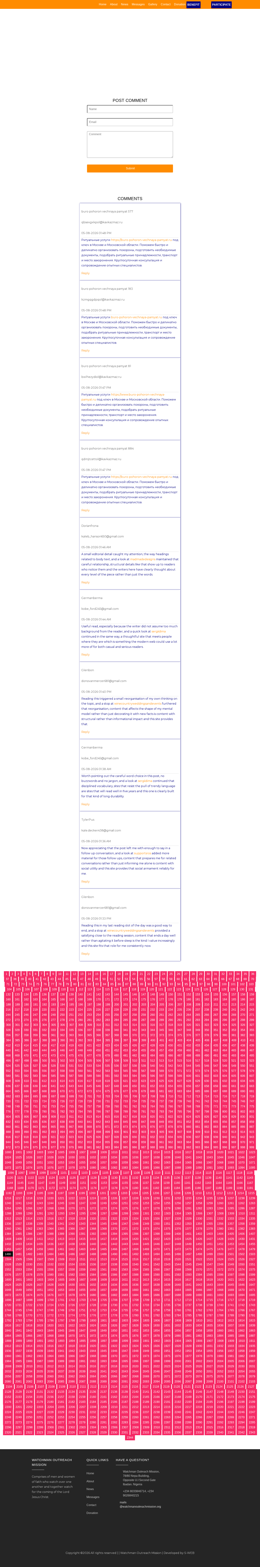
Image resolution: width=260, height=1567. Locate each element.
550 (242, 1065)
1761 (188, 1310)
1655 (82, 1289)
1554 (29, 1269)
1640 (178, 1284)
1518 (156, 1259)
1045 (231, 1157)
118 (134, 989)
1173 (62, 1187)
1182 (156, 1187)
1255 (167, 1203)
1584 (93, 1274)
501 (53, 1060)
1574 (241, 1269)
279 (71, 1019)
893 (53, 1131)
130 (241, 989)
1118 (239, 1172)
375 (179, 1035)
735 (143, 1101)
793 (161, 1111)
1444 (135, 1244)
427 (143, 1045)
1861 (231, 1330)
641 (53, 1086)
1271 (82, 1208)
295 (215, 1019)
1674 (29, 1295)
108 (45, 989)
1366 (71, 1228)
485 (161, 1055)
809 (53, 1116)
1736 (178, 1305)
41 (37, 979)
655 (179, 1086)
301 (17, 1024)
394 (98, 1040)
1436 (50, 1244)
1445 (146, 1244)
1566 (156, 1269)
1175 (83, 1187)
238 (206, 1009)
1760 (178, 1310)
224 (80, 1009)
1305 (188, 1213)
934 (170, 1137)
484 (152, 1055)
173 (125, 999)
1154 (114, 1182)
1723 (40, 1305)
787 (107, 1111)
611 (35, 1080)
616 (80, 1080)
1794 (29, 1320)
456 (152, 1050)
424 (116, 1045)
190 (26, 1004)
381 (233, 1035)
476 (80, 1055)
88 (134, 984)
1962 (29, 1356)
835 (35, 1121)
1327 (167, 1218)
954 (98, 1142)
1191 (250, 1187)
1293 (61, 1213)
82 (89, 984)
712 (188, 1096)
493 (233, 1055)
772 (224, 1106)
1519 (167, 1259)
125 (196, 989)
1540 (135, 1264)
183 (215, 999)
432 (188, 1045)
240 (224, 1009)
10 (59, 973)
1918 (71, 1345)
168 (80, 999)
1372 (135, 1228)
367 (107, 1035)
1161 (187, 1182)
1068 (220, 1162)
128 (223, 989)
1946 (114, 1350)
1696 (8, 1299)
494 (242, 1055)
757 (89, 1106)
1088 (178, 1167)
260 (152, 1014)
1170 (31, 1187)
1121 (20, 1177)
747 (251, 1101)
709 (161, 1096)
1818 (29, 1325)
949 (53, 1142)
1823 (82, 1325)
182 (206, 999)
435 (215, 1045)
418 (62, 1045)
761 (125, 1106)
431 (179, 1045)
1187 (208, 1187)
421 (89, 1045)
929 (125, 1137)
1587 (125, 1274)
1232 (178, 1198)
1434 (29, 1244)
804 (8, 1116)
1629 (61, 1284)
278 (62, 1019)
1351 (167, 1223)
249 (53, 1014)
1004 (50, 1152)
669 (53, 1091)
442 (26, 1050)
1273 (103, 1208)
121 (160, 989)
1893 (61, 1340)
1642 (199, 1284)
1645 (231, 1284)
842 (98, 1121)
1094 (241, 1167)
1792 (8, 1320)
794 (170, 1111)
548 (224, 1065)
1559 (82, 1269)
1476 (220, 1249)
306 (62, 1024)
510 (134, 1060)
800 (224, 1111)
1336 (8, 1223)
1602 (29, 1279)
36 (252, 973)
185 (233, 999)
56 (148, 979)
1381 (231, 1228)
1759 (167, 1310)
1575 (252, 1269)
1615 (167, 1279)
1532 (50, 1264)
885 (233, 1126)
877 (161, 1126)
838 (62, 1121)
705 (125, 1096)
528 (44, 1065)
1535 (82, 1264)
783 (71, 1111)
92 (164, 984)
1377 (188, 1228)
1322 (114, 1218)
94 (178, 984)
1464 (93, 1249)
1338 (29, 1223)
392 (80, 1040)
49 (96, 979)
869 (89, 1126)
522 (242, 1060)
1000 (8, 1152)
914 (242, 1131)
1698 (29, 1299)
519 (215, 1060)
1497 (188, 1254)
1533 (61, 1264)
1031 (82, 1157)
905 (161, 1131)
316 (152, 1024)
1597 (231, 1274)
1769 (18, 1315)
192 (44, 1004)
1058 (114, 1162)
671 (71, 1091)
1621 (231, 1279)
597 (161, 1075)
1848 (93, 1330)
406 (206, 1040)
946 (26, 1142)
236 (188, 1009)
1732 (135, 1305)
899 (107, 1131)
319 (179, 1024)
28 (193, 973)
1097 (21, 1172)
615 (71, 1080)
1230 (156, 1198)
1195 (40, 1193)
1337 (18, 1223)
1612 (135, 1279)
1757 (146, 1310)
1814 (241, 1320)
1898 (114, 1340)
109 (54, 989)
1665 (188, 1289)
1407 (252, 1233)
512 (152, 1060)
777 (17, 1111)
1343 (82, 1223)
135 (35, 994)
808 (44, 1116)
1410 (29, 1238)
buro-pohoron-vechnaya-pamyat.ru (136, 317)
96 (193, 984)
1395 (125, 1233)
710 (170, 1096)
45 (66, 979)
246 (26, 1014)
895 (71, 1131)
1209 (188, 1193)
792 (152, 1111)
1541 (146, 1264)
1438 (71, 1244)
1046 (241, 1157)
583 (35, 1075)
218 (26, 1009)
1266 (29, 1208)
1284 (220, 1208)
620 (116, 1080)
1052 (50, 1162)
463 (215, 1050)
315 (143, 1024)
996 (224, 1147)
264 (188, 1014)
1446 (156, 1244)
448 (80, 1050)
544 (188, 1065)
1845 (61, 1330)
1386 (29, 1233)
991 (179, 1147)
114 (98, 989)
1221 (61, 1198)
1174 (73, 1187)
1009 (103, 1152)
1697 (19, 1299)
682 (170, 1091)
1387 (40, 1233)
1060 (135, 1162)
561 (89, 1070)
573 (197, 1070)
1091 (209, 1167)
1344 (93, 1223)
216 (8, 1009)
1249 (103, 1203)
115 (107, 989)
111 (72, 989)
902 (134, 1131)
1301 (146, 1213)
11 (67, 973)
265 (197, 1014)
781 (53, 1111)
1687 (167, 1295)
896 (80, 1131)
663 (251, 1086)
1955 (209, 1350)
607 (251, 1075)
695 (35, 1096)
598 (170, 1075)
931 (143, 1137)
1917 (61, 1345)
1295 (82, 1213)
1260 (220, 1203)
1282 (199, 1208)
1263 (252, 1203)
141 (89, 994)
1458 (29, 1249)
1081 (103, 1167)
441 (17, 1050)
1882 (199, 1335)
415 (35, 1045)
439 (251, 1045)
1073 (18, 1167)
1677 (61, 1295)
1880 (178, 1335)
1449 (188, 1244)
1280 (178, 1208)
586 (62, 1075)
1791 (252, 1315)
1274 (114, 1208)
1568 (178, 1269)
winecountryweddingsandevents (137, 703)
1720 (8, 1305)
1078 (71, 1167)
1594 (199, 1274)
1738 (199, 1305)
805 (17, 1116)
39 (22, 979)
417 (53, 1045)
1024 (8, 1157)
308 (80, 1024)
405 (197, 1040)
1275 (125, 1208)
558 (62, 1070)
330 (26, 1030)
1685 (146, 1295)
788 (116, 1111)
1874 (114, 1335)
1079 (82, 1167)
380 (224, 1035)
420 (80, 1045)
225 (89, 1009)
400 (152, 1040)
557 (53, 1070)
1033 (103, 1157)
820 (152, 1116)
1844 (50, 1330)
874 (134, 1126)
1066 (199, 1162)
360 (44, 1035)
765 (161, 1106)
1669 (231, 1289)
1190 (239, 1187)
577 (233, 1070)
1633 (103, 1284)
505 (89, 1060)
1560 (93, 1269)
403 (179, 1040)
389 (53, 1040)
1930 (199, 1345)
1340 (50, 1223)
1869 (61, 1335)
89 (141, 984)
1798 (72, 1320)
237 (197, 1009)
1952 (178, 1350)
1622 (241, 1279)
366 (98, 1035)
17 (111, 973)
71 (8, 984)
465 (233, 1050)
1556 (50, 1269)
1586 (114, 1274)
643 (71, 1086)
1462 (71, 1249)
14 (89, 973)
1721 (18, 1305)
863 (35, 1126)
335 (71, 1030)
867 (71, 1126)
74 (30, 984)
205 (161, 1004)
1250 (114, 1203)
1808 (178, 1320)
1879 (167, 1335)
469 (17, 1055)
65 (215, 979)
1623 (252, 1279)
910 (206, 1131)
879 (179, 1126)
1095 (252, 1167)
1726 (71, 1305)
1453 (231, 1244)
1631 (82, 1284)
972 (8, 1147)
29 (200, 973)
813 (89, 1116)
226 (98, 1009)
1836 (220, 1325)
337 (89, 1030)
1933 (231, 1345)
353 (233, 1030)
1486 (71, 1254)
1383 (252, 1228)
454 (134, 1050)
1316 (50, 1218)
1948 (135, 1350)
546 (206, 1065)
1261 (231, 1203)
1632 (93, 1284)
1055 (82, 1162)
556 (44, 1070)
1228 (135, 1198)
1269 (61, 1208)
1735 (167, 1305)
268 (224, 1014)
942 (242, 1137)
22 (148, 973)
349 (197, 1030)
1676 (50, 1295)
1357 (231, 1223)
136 (44, 994)
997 (233, 1147)
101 (233, 984)
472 (44, 1055)
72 (15, 984)
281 (89, 1019)
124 (187, 989)
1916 (50, 1345)
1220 (50, 1198)
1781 (146, 1315)
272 (8, 1019)
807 (35, 1116)
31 (215, 973)
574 (206, 1070)
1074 (29, 1167)
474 (62, 1055)
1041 (188, 1157)
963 (179, 1142)
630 (206, 1080)
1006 (72, 1152)
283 (107, 1019)
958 (134, 1142)
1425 (188, 1238)
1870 (71, 1335)
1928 (178, 1345)
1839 (252, 1325)
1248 (93, 1203)
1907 (210, 1340)
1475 (209, 1249)
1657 (103, 1289)
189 (17, 1004)
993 (197, 1147)
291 (179, 1019)
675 (107, 1091)
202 (134, 1004)
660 (224, 1086)
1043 (209, 1157)
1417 (103, 1238)
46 (74, 979)
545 (197, 1065)
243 (251, 1009)
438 (242, 1045)
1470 (156, 1249)
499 (35, 1060)
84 (104, 984)
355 (251, 1030)
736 (152, 1101)
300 (8, 1024)
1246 (71, 1203)
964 (188, 1142)
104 (9, 989)
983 (107, 1147)
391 (71, 1040)
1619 (209, 1279)
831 (251, 1116)
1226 (114, 1198)
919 (35, 1137)
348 (188, 1030)
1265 (18, 1208)
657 (197, 1086)
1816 (8, 1325)
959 (143, 1142)
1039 (167, 1157)
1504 (8, 1259)
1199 (82, 1193)
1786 (199, 1315)
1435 (40, 1244)
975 (35, 1147)
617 (89, 1080)
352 (224, 1030)
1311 (252, 1213)
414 (26, 1045)
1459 (40, 1249)
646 (98, 1086)
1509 (61, 1259)
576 (224, 1070)
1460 (50, 1249)
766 (170, 1106)
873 (125, 1126)
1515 (125, 1259)
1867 (40, 1335)
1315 (40, 1218)
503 (71, 1060)
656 (188, 1086)
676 (116, 1091)
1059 (125, 1162)
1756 (135, 1310)
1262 (241, 1203)
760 (116, 1106)
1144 (10, 1182)
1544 (178, 1264)
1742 (241, 1305)
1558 (71, 1269)
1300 (135, 1213)
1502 (241, 1254)
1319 (82, 1218)
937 (197, 1137)
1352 (178, 1223)
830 (242, 1116)
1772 (50, 1315)
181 (197, 999)
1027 (40, 1157)
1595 (209, 1274)
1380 (220, 1228)
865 (53, 1126)
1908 (220, 1340)
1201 (103, 1193)
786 (98, 1111)
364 (80, 1035)
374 (170, 1035)
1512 (93, 1259)
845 (125, 1121)
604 (224, 1075)
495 (251, 1055)
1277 (146, 1208)
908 (188, 1131)
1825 (103, 1325)
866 (62, 1126)
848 (152, 1121)
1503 (252, 1254)
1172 (52, 1187)
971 (251, 1142)
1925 (146, 1345)
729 (89, 1101)
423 (107, 1045)
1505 (19, 1259)
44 (59, 979)
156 (224, 994)
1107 (126, 1172)
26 (178, 973)
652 (152, 1086)
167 (71, 999)
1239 (252, 1198)
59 (170, 979)
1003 (40, 1152)
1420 (135, 1238)
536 (116, 1065)
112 (81, 989)
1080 (93, 1167)
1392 (93, 1233)
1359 (252, 1223)
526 (26, 1065)
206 (170, 1004)
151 (179, 994)
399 (143, 1040)
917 (17, 1137)
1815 (252, 1320)
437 (233, 1045)
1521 (188, 1259)
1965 (61, 1356)
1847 (82, 1330)
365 (89, 1035)
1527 (252, 1259)
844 (116, 1121)
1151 (83, 1182)
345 (161, 1030)
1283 (209, 1208)
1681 (103, 1295)
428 (152, 1045)
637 (17, 1086)
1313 (18, 1218)
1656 (93, 1289)
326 (242, 1024)
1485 (61, 1254)
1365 (61, 1228)
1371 (125, 1228)
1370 (114, 1228)
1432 (8, 1244)
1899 (125, 1340)
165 (53, 999)
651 (143, 1086)
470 (26, 1055)
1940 (50, 1350)
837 (53, 1121)
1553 (18, 1269)
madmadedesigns (142, 559)
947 (35, 1142)
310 (98, 1024)
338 (98, 1030)
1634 (114, 1284)
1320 (93, 1218)
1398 (156, 1233)
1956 (220, 1350)
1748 (50, 1310)
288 (152, 1019)
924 (80, 1137)
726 (62, 1101)
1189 (229, 1187)
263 (179, 1014)
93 (171, 984)
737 (161, 1101)
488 (188, 1055)
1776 (93, 1315)
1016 (178, 1152)
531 (71, 1065)
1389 (61, 1233)
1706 (114, 1299)
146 (134, 994)
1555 (40, 1269)
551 (251, 1065)
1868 (50, 1335)
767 (179, 1106)
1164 (219, 1182)
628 (188, 1080)
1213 (230, 1193)
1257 (188, 1203)
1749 (61, 1310)
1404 (220, 1233)
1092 (220, 1167)
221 (53, 1009)
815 (107, 1116)
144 (116, 994)
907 (179, 1131)
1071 (252, 1162)
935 (179, 1137)
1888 (8, 1340)
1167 (250, 1182)
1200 (92, 1193)
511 (143, 1060)
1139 (208, 1177)
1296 (93, 1213)
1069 (231, 1162)
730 (98, 1101)
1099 (42, 1172)
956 (116, 1142)
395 (107, 1040)
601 (197, 1075)
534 (98, 1065)
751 (35, 1106)
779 (35, 1111)
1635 (125, 1284)
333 (53, 1030)
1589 (146, 1274)
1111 (168, 1172)
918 (26, 1137)
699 (71, 1096)
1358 (241, 1223)
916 (8, 1137)
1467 (125, 1249)
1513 (103, 1259)
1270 (71, 1208)
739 (179, 1101)
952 (80, 1142)
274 (26, 1019)
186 (242, 999)
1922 (114, 1345)
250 (62, 1014)
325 (233, 1024)
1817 (18, 1325)
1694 (241, 1295)
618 (98, 1080)
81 (82, 984)
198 (98, 1004)
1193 (19, 1193)
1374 (156, 1228)
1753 (103, 1310)
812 (80, 1116)
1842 (29, 1330)
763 (143, 1106)
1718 (241, 1299)
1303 (167, 1213)
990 (170, 1147)
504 (80, 1060)
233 (161, 1009)
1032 (93, 1157)
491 (215, 1055)
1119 (250, 1172)
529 (53, 1065)
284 (116, 1019)
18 (119, 973)
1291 (40, 1213)
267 (215, 1014)
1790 (241, 1315)
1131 (125, 1177)
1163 (208, 1182)
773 (233, 1106)
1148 (52, 1182)
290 (170, 1019)
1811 (210, 1320)
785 (89, 1111)
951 (71, 1142)
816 (116, 1116)
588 (80, 1075)
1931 (209, 1345)
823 (179, 1116)
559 (71, 1070)
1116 (219, 1172)
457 (161, 1050)
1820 (50, 1325)
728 (80, 1101)
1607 (82, 1279)
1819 (40, 1325)
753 (53, 1106)
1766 (241, 1310)
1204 (135, 1193)
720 (8, 1101)
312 (116, 1024)
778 (26, 1111)
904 (152, 1131)
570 (170, 1070)
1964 (50, 1356)
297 (233, 1019)
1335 (252, 1218)
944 (8, 1142)
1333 (231, 1218)
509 (125, 1060)
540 (152, 1065)
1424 (178, 1238)
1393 (103, 1233)
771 (215, 1106)
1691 (209, 1295)
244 (8, 1014)
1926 (156, 1345)
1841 (18, 1330)
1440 (93, 1244)
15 (96, 973)
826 (206, 1116)
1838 (241, 1325)
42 (44, 979)
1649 (18, 1289)
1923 (125, 1345)
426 (134, 1045)
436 (224, 1045)
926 (98, 1137)
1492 (135, 1254)
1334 (241, 1218)
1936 (8, 1350)
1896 (93, 1340)
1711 (167, 1299)
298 (242, 1019)
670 (62, 1091)
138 (62, 994)
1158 (156, 1182)
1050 (29, 1162)
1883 (209, 1335)
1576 (8, 1274)
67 (230, 979)
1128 (93, 1177)
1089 (188, 1167)
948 (44, 1142)
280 (80, 1019)
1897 (103, 1340)
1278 (156, 1208)
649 (125, 1086)
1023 (252, 1152)
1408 (8, 1238)
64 (208, 979)
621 (125, 1080)
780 (44, 1111)
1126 (73, 1177)
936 (188, 1137)
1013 (146, 1152)
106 (27, 989)
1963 (40, 1356)
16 (104, 973)
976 (44, 1147)
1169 (20, 1187)
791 (143, 1111)
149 (161, 994)
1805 (146, 1320)
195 (71, 1004)
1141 (229, 1177)
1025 (18, 1157)
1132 (135, 1177)
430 (170, 1045)
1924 (135, 1345)
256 (116, 1014)
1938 (29, 1350)
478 (98, 1055)
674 (98, 1091)
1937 (18, 1350)
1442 (114, 1244)
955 (107, 1142)
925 (89, 1137)
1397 (146, 1233)
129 (232, 989)
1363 (40, 1228)
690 (242, 1091)
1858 (199, 1330)
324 (224, 1024)
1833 (188, 1325)
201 (125, 1004)
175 (143, 999)
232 (152, 1009)
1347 (125, 1223)
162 (26, 999)
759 (107, 1106)
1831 (167, 1325)
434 (206, 1045)
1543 (167, 1264)
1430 (241, 1238)
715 (215, 1096)
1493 (146, 1254)
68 (237, 979)
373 (161, 1035)
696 (44, 1096)
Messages (138, 4)
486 (170, 1055)
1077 (61, 1167)
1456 (8, 1249)
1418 (114, 1238)
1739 (209, 1305)
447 (71, 1050)
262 (170, 1014)
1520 (178, 1259)
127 (214, 989)
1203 (124, 1193)
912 (224, 1131)
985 (125, 1147)
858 (242, 1121)
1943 (82, 1350)
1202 (113, 1193)
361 (53, 1035)
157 (233, 994)
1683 (125, 1295)
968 (224, 1142)
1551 (252, 1264)
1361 (18, 1228)
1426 (199, 1238)
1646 (241, 1284)
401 (161, 1040)
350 (206, 1030)
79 (67, 984)
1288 (8, 1213)
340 (116, 1030)
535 (107, 1065)
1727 (82, 1305)
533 (89, 1065)
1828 (135, 1325)
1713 (188, 1299)
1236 (220, 1198)
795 (179, 1111)
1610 (114, 1279)
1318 (71, 1218)
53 (126, 979)
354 (242, 1030)
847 (143, 1121)
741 (197, 1101)
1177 (104, 1187)
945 (17, 1142)
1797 (61, 1320)
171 (107, 999)
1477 (231, 1249)
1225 (103, 1198)
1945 (103, 1350)
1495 (167, 1254)
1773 (61, 1315)
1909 (231, 1340)
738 (170, 1101)
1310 (241, 1213)
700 (80, 1096)
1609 (103, 1279)
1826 (114, 1325)
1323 (125, 1218)
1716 (220, 1299)
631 (215, 1080)
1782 (156, 1315)
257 (125, 1014)
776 (8, 1111)
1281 (188, 1208)
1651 (40, 1289)
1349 (146, 1223)
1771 (40, 1315)
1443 (125, 1244)
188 (8, 1004)
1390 (71, 1233)
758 (98, 1106)
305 (53, 1024)
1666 (199, 1289)
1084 (135, 1167)
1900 (135, 1340)
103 (251, 984)
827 (215, 1116)
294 (206, 1019)
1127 (83, 1177)
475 (71, 1055)
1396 (135, 1233)
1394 (114, 1233)
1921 (103, 1345)
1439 (82, 1244)
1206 (156, 1193)
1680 (93, 1295)
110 (63, 989)
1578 (29, 1274)
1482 (29, 1254)
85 (112, 984)
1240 (8, 1203)
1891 (40, 1340)
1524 (220, 1259)
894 (62, 1131)
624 (152, 1080)
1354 (199, 1223)
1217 (18, 1198)
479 (107, 1055)
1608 (93, 1279)
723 (35, 1101)
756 (80, 1106)
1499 (209, 1254)
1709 (146, 1299)
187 (251, 999)
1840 (8, 1330)
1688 (178, 1295)
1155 (125, 1182)
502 (62, 1060)
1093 (231, 1167)
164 (44, 999)
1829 (146, 1325)
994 (206, 1147)
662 (242, 1086)
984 (116, 1147)
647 (107, 1086)
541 (161, 1065)
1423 (167, 1238)
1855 (167, 1330)
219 (35, 1009)
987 (143, 1147)
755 (71, 1106)
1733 (146, 1305)
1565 (146, 1269)
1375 (167, 1228)
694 (26, 1096)
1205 (145, 1193)
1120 (10, 1177)
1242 (29, 1203)
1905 (188, 1340)
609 (17, 1080)
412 (8, 1045)
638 (26, 1086)
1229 (146, 1198)
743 (215, 1101)
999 (251, 1147)
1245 (61, 1203)
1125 (62, 1177)
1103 (84, 1172)
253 (89, 1014)
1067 (209, 1162)
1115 (209, 1172)
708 (152, 1096)
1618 (199, 1279)
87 (126, 984)
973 (17, 1147)
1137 (187, 1177)
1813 (231, 1320)
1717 (231, 1299)
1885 (231, 1335)
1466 (114, 1249)
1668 (220, 1289)
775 (251, 1106)
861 (17, 1126)
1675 (40, 1295)
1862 (241, 1330)
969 (233, 1142)
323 (215, 1024)
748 (8, 1106)
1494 (156, 1254)
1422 (156, 1238)
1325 (146, 1218)
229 (125, 1009)
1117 (229, 1172)
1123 (41, 1177)
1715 (209, 1299)
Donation (180, 4)
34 (237, 973)
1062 (156, 1162)
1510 (72, 1259)
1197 (61, 1193)
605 (233, 1075)
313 (125, 1024)
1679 (82, 1295)
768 (188, 1106)
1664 (178, 1289)
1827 (125, 1325)
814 (98, 1116)
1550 (241, 1264)
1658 (114, 1289)
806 (26, 1116)
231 (143, 1009)
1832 (178, 1325)
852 (188, 1121)
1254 (156, 1203)
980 (80, 1147)
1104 (95, 1172)
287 (143, 1019)
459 (179, 1050)
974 (26, 1147)
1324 (135, 1218)
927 (107, 1137)
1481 (18, 1254)
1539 (125, 1264)
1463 (82, 1249)
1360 (8, 1228)
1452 (220, 1244)
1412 (50, 1238)
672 (80, 1091)
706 (134, 1096)
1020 (220, 1152)
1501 (231, 1254)
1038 (156, 1157)
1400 (178, 1233)
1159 (166, 1182)
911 (215, 1131)
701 (89, 1096)
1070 (241, 1162)
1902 (157, 1340)
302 (26, 1024)
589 (89, 1075)
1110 (157, 1172)
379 (215, 1035)
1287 (252, 1208)
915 (251, 1131)
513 (161, 1060)
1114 (198, 1172)
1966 (71, 1356)
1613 (146, 1279)
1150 (73, 1182)
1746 (29, 1310)
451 (107, 1050)
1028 (50, 1157)
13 (81, 973)
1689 (188, 1295)
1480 (8, 1254)
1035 (125, 1157)
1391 (82, 1233)
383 (251, 1035)
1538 (114, 1264)
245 (17, 1014)
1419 (125, 1238)
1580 (50, 1274)
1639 (167, 1284)
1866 (29, 1335)
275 (35, 1019)
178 (170, 999)
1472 (178, 1249)
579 (251, 1070)
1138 (198, 1177)
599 (179, 1075)
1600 (8, 1279)
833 (17, 1121)
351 (215, 1030)
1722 (29, 1305)
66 (222, 979)
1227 (125, 1198)
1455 (252, 1244)
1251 (125, 1203)
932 (152, 1137)
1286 (241, 1208)
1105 (105, 1172)
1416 (93, 1238)
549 (233, 1065)
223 (71, 1009)
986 (134, 1147)
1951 (167, 1350)
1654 (71, 1289)
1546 (199, 1264)
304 (44, 1024)
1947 (125, 1350)
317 (161, 1024)
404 (188, 1040)
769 (197, 1106)
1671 (252, 1289)
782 (62, 1111)
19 (126, 973)
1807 (167, 1320)
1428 (220, 1238)
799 (215, 1111)
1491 (125, 1254)
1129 (104, 1177)
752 (44, 1106)
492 (224, 1055)
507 (107, 1060)
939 (215, 1137)
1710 (157, 1299)
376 (188, 1035)
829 (233, 1116)
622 (134, 1080)
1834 (199, 1325)
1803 (125, 1320)
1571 (209, 1269)
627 (179, 1080)
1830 (156, 1325)
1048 (8, 1162)
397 (125, 1040)
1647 (252, 1284)
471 (35, 1055)
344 (152, 1030)
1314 (29, 1218)
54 (133, 979)
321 (197, 1024)
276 (44, 1019)
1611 (125, 1279)
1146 (31, 1182)
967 (215, 1142)
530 (62, 1065)
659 (215, 1086)
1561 (103, 1269)
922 (62, 1137)
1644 (220, 1284)
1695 (252, 1295)
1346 (114, 1223)
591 (107, 1075)
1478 (241, 1249)
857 (233, 1121)
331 (35, 1030)
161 (17, 999)
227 (107, 1009)
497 (17, 1060)
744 (224, 1101)
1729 (103, 1305)
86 (119, 984)
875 (143, 1126)
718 (242, 1096)
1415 (82, 1238)
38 (14, 979)
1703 (82, 1299)
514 (170, 1060)
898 (98, 1131)
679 (143, 1091)
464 (224, 1050)
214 (242, 1004)
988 (152, 1147)
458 (170, 1050)
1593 (188, 1274)
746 (242, 1101)
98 (208, 984)
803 (251, 1111)
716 (224, 1096)
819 (143, 1116)
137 (53, 994)
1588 (135, 1274)
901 (125, 1131)
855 (215, 1121)
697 (53, 1096)
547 (215, 1065)
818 (134, 1116)
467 (251, 1050)
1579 (40, 1274)
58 (163, 979)
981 (89, 1147)
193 (53, 1004)
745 (233, 1101)
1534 (71, 1264)
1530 (29, 1264)
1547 (209, 1264)
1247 (82, 1203)
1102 (74, 1172)
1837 (231, 1325)
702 (98, 1096)
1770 (29, 1315)
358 (26, 1035)
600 (188, 1075)
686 (206, 1091)
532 (80, 1065)
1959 (252, 1350)
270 (242, 1014)
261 (161, 1014)
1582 (71, 1274)
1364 (50, 1228)
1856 (178, 1330)
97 (201, 984)
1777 (103, 1315)
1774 (71, 1315)
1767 (252, 1310)
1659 (125, 1289)
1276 (135, 1208)
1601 (19, 1279)
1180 (135, 1187)
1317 (61, 1218)
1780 (135, 1315)
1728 (93, 1305)
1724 (50, 1305)
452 (116, 1050)
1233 (188, 1198)
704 (116, 1096)
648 (116, 1086)
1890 (29, 1340)
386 (26, 1040)
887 (251, 1126)
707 (143, 1096)
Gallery (152, 4)
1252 (135, 1203)
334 (62, 1030)
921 (53, 1137)
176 (152, 999)
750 (26, 1106)
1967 (82, 1356)
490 (206, 1055)
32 (223, 973)
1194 (30, 1193)
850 (170, 1121)
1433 (18, 1244)
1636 (135, 1284)
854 (206, 1121)
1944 (93, 1350)
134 (26, 994)
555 (35, 1070)
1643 (209, 1284)
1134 (156, 1177)
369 (125, 1035)
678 (134, 1091)
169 (89, 999)
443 (35, 1050)
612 (44, 1080)
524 (8, 1065)
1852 (135, 1330)
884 (224, 1126)
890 (26, 1131)
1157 (146, 1182)
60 (178, 979)
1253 (146, 1203)
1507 (40, 1259)
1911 (252, 1340)
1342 (71, 1223)
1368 (93, 1228)
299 (251, 1019)
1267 (40, 1208)
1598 (241, 1274)
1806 (157, 1320)
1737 (188, 1305)
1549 (231, 1264)
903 (143, 1131)
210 (206, 1004)
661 (233, 1086)
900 (116, 1131)
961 (161, 1142)
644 (80, 1086)
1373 (146, 1228)
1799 (82, 1320)
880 (188, 1126)
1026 (29, 1157)
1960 (8, 1356)
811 (71, 1116)
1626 (29, 1284)
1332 (220, 1218)
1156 (135, 1182)
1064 (178, 1162)
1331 (209, 1218)
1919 (82, 1345)
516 (188, 1060)
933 (161, 1137)
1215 (251, 1193)
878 (170, 1126)
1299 (125, 1213)
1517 (146, 1259)
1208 (177, 1193)
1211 (209, 1193)
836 (44, 1121)
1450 (199, 1244)
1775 (82, 1315)
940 (224, 1137)
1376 (178, 1228)
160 (8, 999)
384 (8, 1040)
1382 (241, 1228)
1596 (220, 1274)
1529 (18, 1264)
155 (215, 994)
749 (17, 1106)
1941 (61, 1350)
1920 (93, 1345)
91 (156, 984)
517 (197, 1060)
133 (17, 994)
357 (17, 1035)
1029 (61, 1157)
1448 (178, 1244)
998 (242, 1147)
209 (197, 1004)
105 (18, 989)
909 (197, 1131)
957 (125, 1142)
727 (71, 1101)
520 (224, 1060)
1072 (8, 1167)
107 (36, 989)
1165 (229, 1182)
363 (71, 1035)
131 (251, 989)
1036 (135, 1157)
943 (251, 1137)
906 (170, 1131)
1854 (156, 1330)
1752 (93, 1310)
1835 (209, 1325)
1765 (231, 1310)
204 (152, 1004)
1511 (82, 1259)
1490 (114, 1254)
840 (80, 1121)
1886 (241, 1335)
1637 (146, 1284)
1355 (209, 1223)
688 (224, 1091)
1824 (93, 1325)
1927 (167, 1345)
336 (80, 1030)
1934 (241, 1345)
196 (80, 1004)
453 (125, 1050)
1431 (252, 1238)
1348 (135, 1223)
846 (134, 1121)
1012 (135, 1152)
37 (7, 979)
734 (134, 1101)
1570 (199, 1269)
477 (89, 1055)
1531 (40, 1264)
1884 (220, 1335)
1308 (220, 1213)
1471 (167, 1249)
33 (230, 973)
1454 (241, 1244)
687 (215, 1091)
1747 (40, 1310)
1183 (166, 1187)
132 (8, 994)
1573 (231, 1269)
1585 (103, 1274)
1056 (93, 1162)
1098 (32, 1172)
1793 (19, 1320)
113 (89, 989)
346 (170, 1030)
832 (8, 1121)
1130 (114, 1177)
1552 (8, 1269)
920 (44, 1137)
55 (141, 979)
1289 (19, 1213)
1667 (209, 1289)
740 (188, 1101)
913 (233, 1131)
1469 (146, 1249)
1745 (18, 1310)
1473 (188, 1249)
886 (242, 1126)
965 (197, 1142)
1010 (114, 1152)
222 (62, 1009)
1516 (135, 1259)
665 (17, 1091)
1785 (188, 1315)
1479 (252, 1249)
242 (242, 1009)
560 (80, 1070)
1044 (220, 1157)
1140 (219, 1177)
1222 (71, 1198)
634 (242, 1080)
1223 (82, 1198)
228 (116, 1009)
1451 (209, 1244)
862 (26, 1126)
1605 (61, 1279)
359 (35, 1035)
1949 (146, 1350)
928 (116, 1137)
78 (60, 984)
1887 (252, 1335)
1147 (41, 1182)
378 (206, 1035)
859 (251, 1121)
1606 (72, 1279)
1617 (188, 1279)
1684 (135, 1295)
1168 (10, 1187)
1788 (220, 1315)
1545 (188, 1264)
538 (134, 1065)
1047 (252, 1157)
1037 (146, 1157)
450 (98, 1050)
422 (98, 1045)
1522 (199, 1259)
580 (8, 1075)
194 (62, 1004)
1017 (188, 1152)
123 (178, 989)
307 (71, 1024)
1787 (209, 1315)
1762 (199, 1310)
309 (89, 1024)
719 (251, 1096)
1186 (198, 1187)
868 (80, 1126)
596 (152, 1075)
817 (125, 1116)
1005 (61, 1152)
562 (98, 1070)
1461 (61, 1249)
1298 (114, 1213)
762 (134, 1106)
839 (71, 1121)
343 (143, 1030)
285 (125, 1019)
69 (245, 979)
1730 (114, 1305)
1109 (147, 1172)
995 (215, 1147)
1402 (199, 1233)
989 (161, 1147)
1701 (61, 1299)
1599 (252, 1274)
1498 (199, 1254)
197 (89, 1004)
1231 (167, 1198)
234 (170, 1009)
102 (242, 984)
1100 (53, 1172)
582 (26, 1075)
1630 (71, 1284)
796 (188, 1111)
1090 (199, 1167)
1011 (125, 1152)
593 (125, 1075)
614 (62, 1080)
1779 (125, 1315)
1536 (93, 1264)
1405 (231, 1233)
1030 (71, 1157)
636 (8, 1086)
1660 (135, 1289)
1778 (114, 1315)
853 (197, 1121)
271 (251, 1014)
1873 (103, 1335)
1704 (93, 1299)
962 (170, 1142)
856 (224, 1121)
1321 (103, 1218)
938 (206, 1137)
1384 (8, 1233)
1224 (93, 1198)
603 (215, 1075)
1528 (8, 1264)
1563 (125, 1269)
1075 (40, 1167)
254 (98, 1014)
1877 (146, 1335)
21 (141, 973)
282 (98, 1019)
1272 (93, 1208)
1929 (188, 1345)
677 (125, 1091)
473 (53, 1055)
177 (161, 999)
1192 (9, 1193)
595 (143, 1075)
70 (252, 979)
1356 (220, 1223)
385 (17, 1040)
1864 (8, 1335)
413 (17, 1045)
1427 (209, 1238)
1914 (29, 1345)
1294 (72, 1213)
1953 (188, 1350)
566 (134, 1070)
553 (17, 1070)
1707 (125, 1299)
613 (53, 1080)
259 (143, 1014)
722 (26, 1101)
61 (185, 979)
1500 (220, 1254)
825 (197, 1116)
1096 (11, 1172)
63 (200, 979)
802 (242, 1111)
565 (125, 1070)
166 (62, 999)
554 (26, 1070)
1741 (231, 1305)
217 (17, 1009)
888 (8, 1131)
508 (116, 1060)
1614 (156, 1279)
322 (206, 1024)
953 (89, 1142)
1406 (241, 1233)
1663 (167, 1289)
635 (251, 1080)
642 (62, 1086)
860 (8, 1126)
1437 (61, 1244)
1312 (8, 1218)
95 (186, 984)
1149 (62, 1182)
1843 (40, 1330)
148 (152, 994)
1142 (239, 1177)
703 (107, 1096)
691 (251, 1091)
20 (133, 973)
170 (98, 999)
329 (17, 1030)
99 (216, 984)
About (113, 4)
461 (197, 1050)
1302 (157, 1213)
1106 (116, 1172)
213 (233, 1004)
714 (206, 1096)
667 (35, 1091)
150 (170, 994)
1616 (178, 1279)
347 (179, 1030)
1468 (135, 1249)
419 (71, 1045)
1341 (61, 1223)
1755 (125, 1310)
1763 (209, 1310)
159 (251, 994)
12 (74, 973)
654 (170, 1086)
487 (179, 1055)
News (124, 4)
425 (125, 1045)
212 (224, 1004)
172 (116, 999)
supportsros (142, 853)
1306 (199, 1213)
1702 (72, 1299)
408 (225, 1040)
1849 (103, 1330)
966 (206, 1142)
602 (206, 1075)
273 (17, 1019)
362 (62, 1035)
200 (116, 1004)
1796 (50, 1320)
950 (62, 1142)
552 (8, 1070)
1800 (93, 1320)
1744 (8, 1310)
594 (134, 1075)
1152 (93, 1182)
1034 (114, 1157)
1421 (146, 1238)
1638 (156, 1284)
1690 (199, 1295)
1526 (241, 1259)
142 (98, 994)
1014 (156, 1152)
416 (44, 1045)
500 (44, 1060)
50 (104, 979)
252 (80, 1014)
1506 (29, 1259)
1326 (156, 1218)
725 (53, 1101)
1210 (198, 1193)
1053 (61, 1162)
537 (125, 1065)
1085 (146, 1167)
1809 (188, 1320)
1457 (18, 1249)
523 (251, 1060)
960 (152, 1142)
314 (134, 1024)
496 (8, 1060)
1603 (40, 1279)
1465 (103, 1249)
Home (102, 4)
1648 (8, 1289)
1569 (188, 1269)
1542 (156, 1264)
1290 (29, 1213)
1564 (135, 1269)
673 (89, 1091)
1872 (93, 1335)
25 (171, 973)
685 (197, 1091)
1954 (199, 1350)
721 (17, 1101)
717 (233, 1096)
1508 (50, 1259)
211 (215, 1004)
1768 (8, 1315)
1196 (50, 1193)
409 (234, 1040)
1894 (72, 1340)
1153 (104, 1182)
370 (134, 1035)
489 (197, 1055)
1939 (40, 1350)
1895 (82, 1340)
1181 (146, 1187)
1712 (178, 1299)
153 (197, 994)
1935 (252, 1345)
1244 (50, 1203)
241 (233, 1009)
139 (71, 994)
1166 (239, 1182)
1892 (50, 1340)
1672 (8, 1295)
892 (44, 1131)
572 (188, 1070)
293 (197, 1019)
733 (125, 1101)
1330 (199, 1218)
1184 (177, 1187)
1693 (231, 1295)
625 (161, 1080)
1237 (231, 1198)
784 (80, 1111)
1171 (41, 1187)
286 (134, 1019)
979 (71, 1147)
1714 (199, 1299)
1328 (178, 1218)
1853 (146, 1330)
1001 (19, 1152)
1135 (166, 1177)
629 (197, 1080)
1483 (40, 1254)
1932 (220, 1345)
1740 (220, 1305)
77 (52, 984)
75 (37, 984)
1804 (135, 1320)
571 (179, 1070)
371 (143, 1035)
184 (224, 999)
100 (224, 984)
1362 (29, 1228)
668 (44, 1091)
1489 (103, 1254)
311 (107, 1024)
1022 (241, 1152)
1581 (61, 1274)
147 (143, 994)
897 (89, 1131)
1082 (114, 1167)
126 (205, 989)
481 (125, 1055)
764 (152, 1106)
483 (143, 1055)
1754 (114, 1310)
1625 (18, 1284)
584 (44, 1075)
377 (197, 1035)
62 (193, 979)
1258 (199, 1203)
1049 (18, 1162)
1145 (20, 1182)
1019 (209, 1152)
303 (35, 1024)
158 (242, 994)
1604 (50, 1279)
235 (179, 1009)
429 (161, 1045)
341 (125, 1030)
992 (188, 1147)
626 (170, 1080)
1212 (219, 1193)
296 (224, 1019)
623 (143, 1080)
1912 (8, 1345)
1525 (231, 1259)
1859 (209, 1330)
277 (53, 1019)
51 (111, 979)
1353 (188, 1223)
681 (161, 1091)
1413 (61, 1238)
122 (169, 989)
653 (161, 1086)
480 (116, 1055)
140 (80, 994)
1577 (18, 1274)
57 (156, 979)
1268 (50, 1208)
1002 (29, 1152)
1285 (231, 1208)
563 (107, 1070)
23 (156, 973)
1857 (188, 1330)
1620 (220, 1279)
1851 (125, 1330)
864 (44, 1126)
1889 (19, 1340)
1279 (167, 1208)
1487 (82, 1254)
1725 (61, 1305)
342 (134, 1030)
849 (161, 1121)
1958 (241, 1350)
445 (53, 1050)
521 (233, 1060)
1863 (252, 1330)
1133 (146, 1177)
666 (26, 1091)
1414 (71, 1238)
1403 (209, 1233)
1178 (114, 1187)
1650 (29, 1289)
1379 (209, 1228)
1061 (146, 1162)
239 (215, 1009)
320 (188, 1024)
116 (116, 989)
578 (242, 1070)
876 (152, 1126)
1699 (40, 1299)
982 (98, 1147)
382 (242, 1035)
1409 (19, 1238)
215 (251, 1004)
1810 (199, 1320)
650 (134, 1086)
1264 (8, 1208)
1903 (167, 1340)
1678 (71, 1295)
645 (89, 1086)
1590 (156, 1274)
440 (8, 1050)
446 (62, 1050)
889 (17, 1131)
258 (134, 1014)
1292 (50, 1213)
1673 (18, 1295)
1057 (103, 1162)
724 (44, 1101)
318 (170, 1024)
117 (125, 989)
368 (116, 1035)
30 (208, 973)
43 (52, 979)
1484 (50, 1254)
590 (98, 1075)
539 (143, 1065)
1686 (156, 1295)
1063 (167, 1162)
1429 (231, 1238)
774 (242, 1106)
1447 (167, 1244)
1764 (220, 1310)
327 (251, 1024)
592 (116, 1075)
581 (17, 1075)
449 (89, 1050)
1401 (188, 1233)
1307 (210, 1213)
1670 (241, 1289)
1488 (93, 1254)
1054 (71, 1162)
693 (17, 1096)
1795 (40, 1320)
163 (35, 999)
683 (179, 1091)
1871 (82, 1335)
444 (44, 1050)
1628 (50, 1284)
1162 (198, 1182)
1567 (167, 1269)
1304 (178, 1213)
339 (107, 1030)
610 (26, 1080)
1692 (220, 1295)
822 (170, 1116)
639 (35, 1086)
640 (44, 1086)
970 (242, 1142)
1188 (219, 1187)
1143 (250, 1177)
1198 (71, 1193)
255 (107, 1014)
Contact (166, 4)
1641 (188, 1284)
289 (161, 1019)
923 (71, 1137)
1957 (231, 1350)
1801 (103, 1320)
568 (152, 1070)
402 (170, 1040)
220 (44, 1009)
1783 (167, 1315)
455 (143, 1050)
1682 (114, 1295)
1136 (177, 1177)
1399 (167, 1233)
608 (8, 1080)
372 (152, 1035)
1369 (103, 1228)
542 (170, 1065)
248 (44, 1014)
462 (206, 1050)
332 (44, 1030)
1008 (93, 1152)
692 (8, 1096)
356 (8, 1035)
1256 (178, 1203)
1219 (40, 1198)
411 (252, 1040)
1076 (50, 1167)
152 (188, 994)
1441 (103, 1244)
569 (161, 1070)
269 (233, 1014)
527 (35, 1065)
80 (74, 984)
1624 (8, 1284)
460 (188, 1050)
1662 (156, 1289)
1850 (114, 1330)
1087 (167, 1167)
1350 (156, 1223)
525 (17, 1065)
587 (71, 1075)
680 (152, 1091)
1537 (103, 1264)
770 (206, 1106)
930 (134, 1137)
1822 (71, 1325)
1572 (220, 1269)
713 (197, 1096)
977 (53, 1147)
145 (125, 994)
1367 (82, 1228)
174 (134, 999)
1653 (61, 1289)
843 (107, 1121)
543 (179, 1065)
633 (233, 1080)
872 (116, 1126)
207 (179, 1004)
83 (97, 984)
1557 (61, 1269)
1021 (231, 1152)
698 (62, 1096)
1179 (125, 1187)
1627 (40, 1284)
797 (197, 1111)
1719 (252, 1299)
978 (62, 1147)
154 (206, 994)
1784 (178, 1315)
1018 (199, 1152)
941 (233, 1137)
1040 (178, 1157)
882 (206, 1126)
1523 (209, 1259)
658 (206, 1086)
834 (26, 1121)
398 (134, 1040)
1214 (241, 1193)
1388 (50, 1233)
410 (243, 1040)
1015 (167, 1152)
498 (26, 1060)
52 (118, 979)
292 (188, 1019)
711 (179, 1096)
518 (206, 1060)
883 (215, 1126)
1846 (71, 1330)
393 (89, 1040)
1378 (199, 1228)
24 (163, 973)
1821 (61, 1325)
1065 (188, 1162)
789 (125, 1111)
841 (89, 1121)
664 (8, 1091)
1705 (103, 1299)
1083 (125, 1167)
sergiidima (159, 631)
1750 (71, 1310)
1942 (71, 1350)
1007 (82, 1152)
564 (116, 1070)
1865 (18, 1335)
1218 (29, 1198)
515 (179, 1060)
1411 (40, 1238)
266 (206, 1014)
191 (35, 1004)
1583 (82, 1274)
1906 (199, 1340)
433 (197, 1045)
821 (161, 1116)
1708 (135, 1299)
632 (224, 1080)
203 (143, 1004)
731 (107, 1101)
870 (98, 1126)
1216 (8, 1198)
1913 (18, 1345)
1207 (166, 1193)
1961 (18, 1356)
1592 (178, 1274)
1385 (18, 1233)
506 (98, 1060)
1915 (40, 1345)
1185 (187, 1187)
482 (134, 1055)
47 (81, 979)
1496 (178, 1254)
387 (35, 1040)
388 (44, 1040)
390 (62, 1040)
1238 (241, 1198)
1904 (178, 1340)
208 (188, 1004)
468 (8, 1055)
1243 (40, 1203)
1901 (146, 1340)
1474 (199, 1249)
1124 (52, 1177)
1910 (241, 1340)
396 (116, 1040)
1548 (220, 1264)
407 (215, 1040)
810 (62, 1116)
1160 (177, 1182)
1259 (209, 1203)
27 (185, 973)
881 (197, 1126)
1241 (18, 1203)
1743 (252, 1305)
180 (188, 999)
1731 (125, 1305)
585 (53, 1075)
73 (22, 984)
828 (224, 1116)
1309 (231, 1213)
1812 (220, 1320)
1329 (188, 1218)
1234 (199, 1198)
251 (71, 1014)
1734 (156, 1305)
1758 (156, 1310)
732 (116, 1101)
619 (107, 1080)
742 (206, 1101)
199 (107, 1004)
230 (134, 1009)
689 (233, 1091)
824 (188, 1116)
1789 (231, 1315)
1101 (63, 1172)
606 (242, 1075)
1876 (135, 1335)
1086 (156, 1167)
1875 (125, 1335)
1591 (167, 1274)
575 (215, 1070)
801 (233, 1111)
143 (107, 994)
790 (134, 1111)
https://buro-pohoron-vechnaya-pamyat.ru (141, 240)
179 (179, 999)
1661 (146, 1289)
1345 (103, 1223)
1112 (178, 1172)
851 (179, 1121)
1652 (50, 1289)
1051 (40, 1162)
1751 (82, 1310)
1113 (188, 1172)
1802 (114, 1320)
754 (62, 1106)
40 (29, 979)
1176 (93, 1187)
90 (149, 984)
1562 (114, 1269)
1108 (137, 1172)
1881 (188, 1335)
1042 (199, 1157)
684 (188, 1091)
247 (35, 1014)
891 (35, 1131)
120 (151, 989)
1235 (209, 1198)
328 (8, 1030)
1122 (31, 1177)
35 (245, 973)
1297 (103, 1213)
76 (45, 984)
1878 (156, 1335)
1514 (114, 1259)
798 (206, 1111)
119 (142, 989)
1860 (220, 1330)
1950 (156, 1350)
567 (143, 1070)
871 (107, 1126)
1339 (40, 1223)
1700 (50, 1299)
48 (89, 979)
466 (242, 1050)
